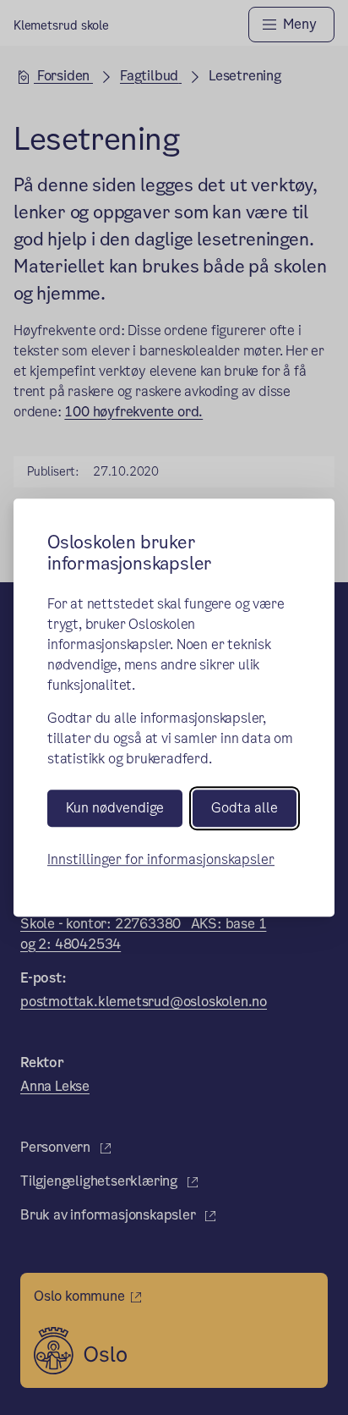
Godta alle (244, 808)
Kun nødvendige (115, 808)
